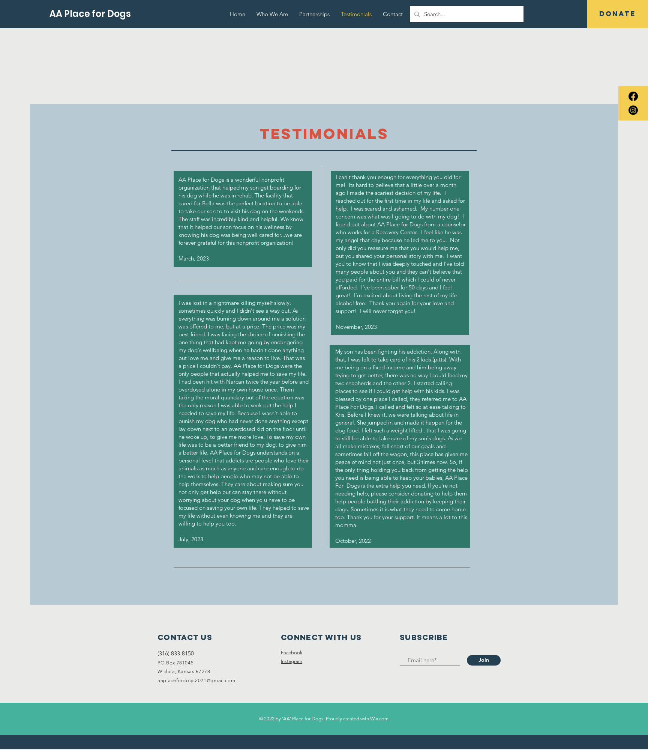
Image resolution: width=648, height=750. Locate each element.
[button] (617, 14)
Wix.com (379, 718)
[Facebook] (633, 96)
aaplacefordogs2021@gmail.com (196, 680)
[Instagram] (633, 110)
